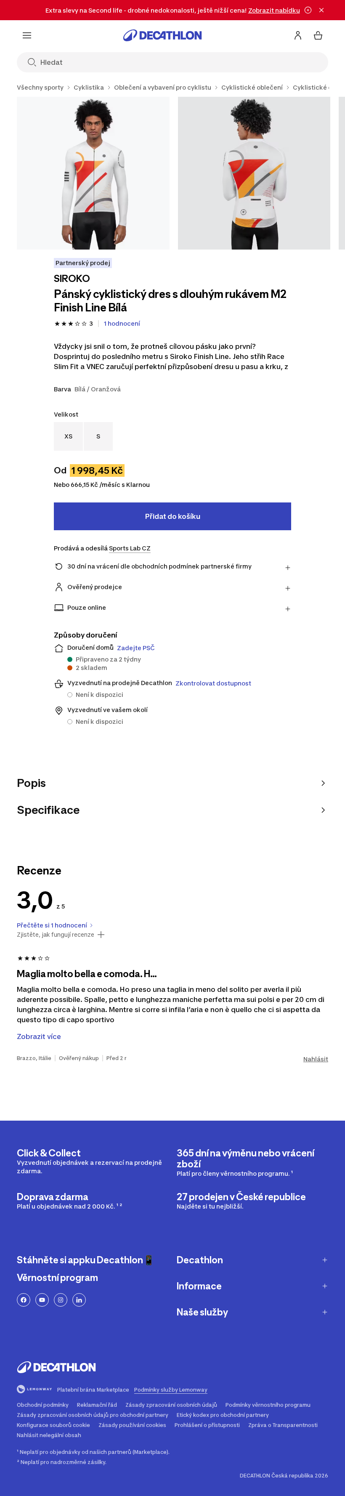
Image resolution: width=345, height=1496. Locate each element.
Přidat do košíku (172, 516)
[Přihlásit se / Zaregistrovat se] (298, 35)
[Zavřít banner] (321, 10)
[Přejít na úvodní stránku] (162, 35)
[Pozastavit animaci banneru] (308, 10)
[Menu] (27, 35)
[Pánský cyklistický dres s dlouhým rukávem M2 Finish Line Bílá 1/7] (93, 173)
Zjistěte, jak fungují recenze (55, 934)
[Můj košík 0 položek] (318, 35)
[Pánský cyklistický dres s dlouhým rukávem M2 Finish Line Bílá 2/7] (254, 173)
